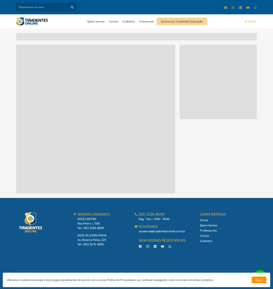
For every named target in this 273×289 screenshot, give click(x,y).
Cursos (113, 21)
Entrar (252, 21)
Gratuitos (129, 21)
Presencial (146, 21)
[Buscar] (72, 7)
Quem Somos (208, 225)
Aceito (259, 279)
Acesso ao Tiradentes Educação (182, 21)
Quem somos (96, 21)
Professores (208, 230)
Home (204, 220)
